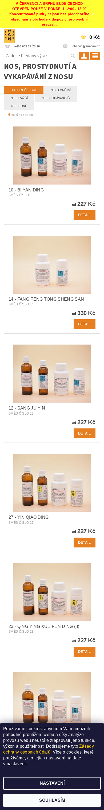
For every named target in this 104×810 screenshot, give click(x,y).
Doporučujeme (24, 90)
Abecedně (19, 106)
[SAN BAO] (9, 35)
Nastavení (52, 783)
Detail (84, 215)
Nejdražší (19, 98)
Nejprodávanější (56, 98)
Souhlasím (52, 800)
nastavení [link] (16, 764)
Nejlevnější (61, 90)
